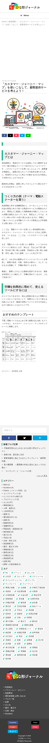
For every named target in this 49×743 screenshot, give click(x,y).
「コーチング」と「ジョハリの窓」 (18, 471)
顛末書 (8, 659)
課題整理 (7, 558)
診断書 (29, 640)
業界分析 (7, 552)
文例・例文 (8, 541)
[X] (10, 135)
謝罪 (19, 644)
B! (40, 438)
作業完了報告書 (38, 588)
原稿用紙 (9, 599)
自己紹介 (9, 636)
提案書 (8, 618)
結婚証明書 (21, 632)
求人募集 (9, 629)
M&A (5, 485)
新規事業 (15, 371)
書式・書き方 (8, 547)
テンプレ (31, 580)
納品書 (8, 632)
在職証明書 (10, 603)
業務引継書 (28, 625)
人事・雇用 (8, 508)
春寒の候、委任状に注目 (14, 455)
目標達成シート (25, 629)
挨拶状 (19, 614)
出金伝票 (24, 595)
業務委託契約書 (11, 625)
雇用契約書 (21, 655)
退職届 (35, 647)
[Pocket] (16, 135)
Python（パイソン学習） (13, 491)
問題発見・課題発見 (11, 529)
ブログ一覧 (9, 699)
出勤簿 (35, 591)
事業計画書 (10, 588)
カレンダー (21, 576)
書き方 (23, 621)
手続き (6, 538)
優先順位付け (8, 517)
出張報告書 (10, 595)
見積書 (31, 636)
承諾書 (31, 610)
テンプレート (10, 584)
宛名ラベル (36, 606)
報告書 (23, 603)
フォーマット (27, 584)
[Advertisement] (24, 52)
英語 (20, 636)
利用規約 (8, 687)
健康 (5, 514)
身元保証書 (10, 647)
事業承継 (7, 505)
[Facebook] (4, 135)
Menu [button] (26, 15)
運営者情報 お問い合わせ (15, 696)
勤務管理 (7, 523)
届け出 (6, 535)
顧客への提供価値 (10, 564)
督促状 (40, 629)
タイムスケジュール (13, 580)
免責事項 (8, 693)
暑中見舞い (10, 621)
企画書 (23, 588)
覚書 (19, 640)
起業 (20, 371)
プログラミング (9, 499)
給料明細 (35, 632)
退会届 (23, 647)
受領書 (21, 599)
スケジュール (37, 576)
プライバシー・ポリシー (15, 690)
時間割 (29, 618)
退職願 (23, 651)
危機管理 (7, 526)
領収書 (35, 655)
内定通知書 (21, 591)
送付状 (35, 651)
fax (6, 573)
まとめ (6, 502)
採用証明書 (33, 614)
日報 (19, 618)
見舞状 (8, 640)
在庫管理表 (34, 599)
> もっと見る (42, 476)
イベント (17, 573)
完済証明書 (21, 606)
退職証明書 (10, 651)
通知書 (8, 655)
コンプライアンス (10, 493)
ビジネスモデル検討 (11, 496)
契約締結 (7, 532)
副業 (5, 520)
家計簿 (8, 610)
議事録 (29, 644)
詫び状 (41, 640)
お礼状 (8, 576)
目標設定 (7, 555)
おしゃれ (31, 573)
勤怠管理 (37, 595)
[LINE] (28, 135)
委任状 (8, 606)
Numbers (7, 488)
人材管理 (7, 511)
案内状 (35, 621)
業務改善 (7, 549)
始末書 (35, 603)
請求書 (8, 644)
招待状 (8, 614)
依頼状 (8, 591)
